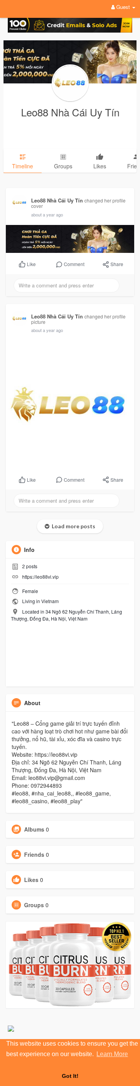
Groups (34, 905)
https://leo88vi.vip (40, 576)
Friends (34, 854)
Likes (31, 880)
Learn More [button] (112, 1054)
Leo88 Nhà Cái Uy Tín (70, 112)
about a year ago (47, 214)
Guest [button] (123, 6)
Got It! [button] (70, 1076)
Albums (34, 829)
